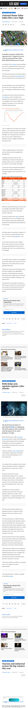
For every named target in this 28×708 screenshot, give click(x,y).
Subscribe (14, 312)
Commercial (10, 660)
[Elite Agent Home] (14, 3)
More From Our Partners (8, 349)
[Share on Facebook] (3, 25)
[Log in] (2, 4)
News (13, 12)
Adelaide (17, 236)
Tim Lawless (5, 97)
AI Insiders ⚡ (23, 3)
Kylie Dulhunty (6, 21)
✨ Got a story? (14, 699)
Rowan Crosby (6, 392)
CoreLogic (14, 64)
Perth (17, 216)
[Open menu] (5, 4)
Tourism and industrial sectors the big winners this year (13, 666)
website (11, 576)
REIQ (12, 427)
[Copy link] (14, 25)
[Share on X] (8, 25)
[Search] (7, 4)
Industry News (6, 12)
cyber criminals (16, 451)
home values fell (19, 76)
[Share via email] (11, 25)
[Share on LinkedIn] (6, 25)
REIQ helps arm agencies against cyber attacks (13, 386)
